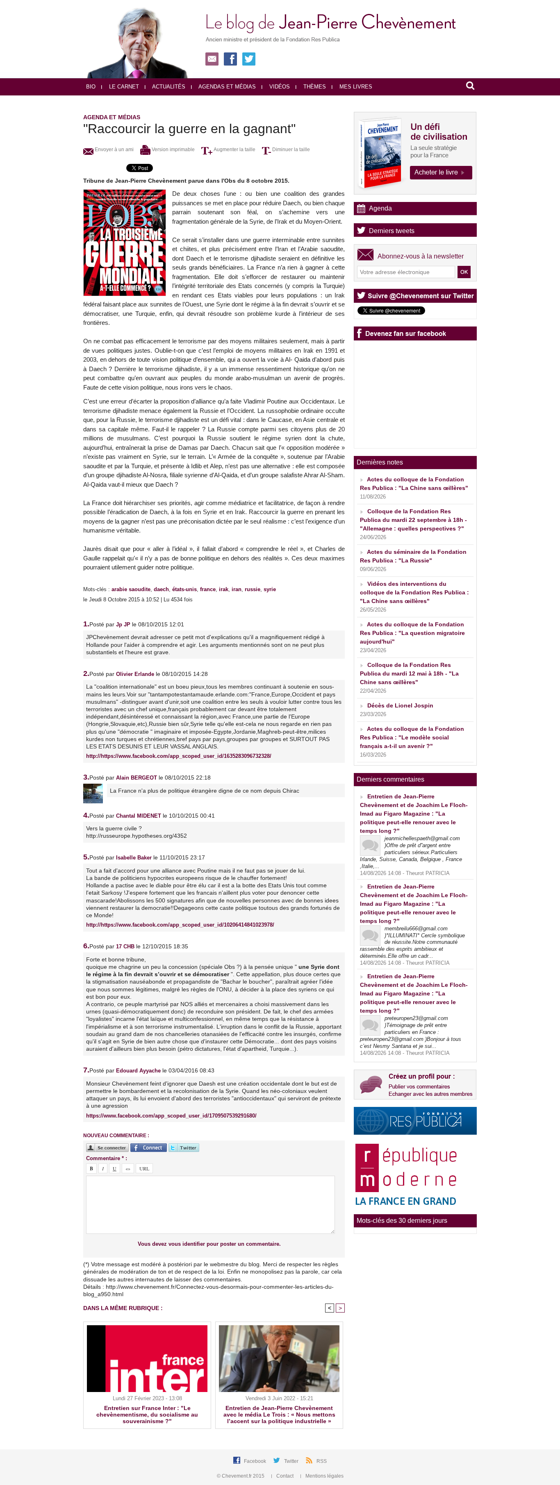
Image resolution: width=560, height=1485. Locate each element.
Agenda (380, 208)
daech (161, 589)
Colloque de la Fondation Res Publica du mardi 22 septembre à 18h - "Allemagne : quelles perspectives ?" (413, 520)
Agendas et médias (226, 87)
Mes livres (355, 87)
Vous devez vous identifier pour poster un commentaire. (209, 1244)
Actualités (168, 87)
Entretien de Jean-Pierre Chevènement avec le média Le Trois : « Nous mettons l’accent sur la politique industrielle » (279, 1414)
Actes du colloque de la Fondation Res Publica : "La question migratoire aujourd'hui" (412, 633)
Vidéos (279, 87)
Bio (91, 87)
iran (236, 589)
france (208, 589)
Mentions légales (324, 1476)
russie (252, 589)
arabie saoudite (131, 589)
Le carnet (123, 87)
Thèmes (314, 87)
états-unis (184, 589)
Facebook (255, 1461)
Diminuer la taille (290, 149)
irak (223, 589)
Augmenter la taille (233, 149)
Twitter (292, 1461)
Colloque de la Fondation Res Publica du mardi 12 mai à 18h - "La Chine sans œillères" (409, 673)
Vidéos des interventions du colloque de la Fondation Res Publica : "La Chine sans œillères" (414, 592)
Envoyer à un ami (113, 149)
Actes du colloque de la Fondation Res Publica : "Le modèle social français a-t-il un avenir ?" (412, 737)
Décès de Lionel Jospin (400, 705)
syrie (270, 589)
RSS (321, 1461)
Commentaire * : (106, 1158)
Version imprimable (172, 149)
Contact (285, 1476)
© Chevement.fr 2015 (241, 1476)
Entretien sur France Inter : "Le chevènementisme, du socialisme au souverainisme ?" (147, 1414)
